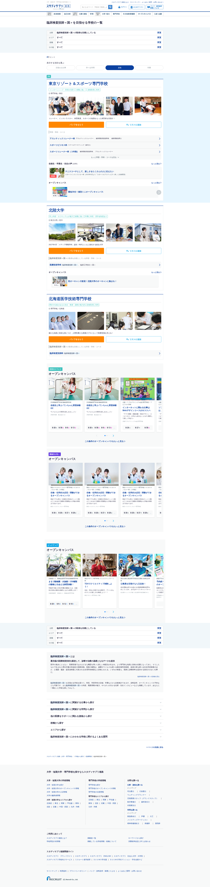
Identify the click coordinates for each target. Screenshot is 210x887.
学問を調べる (132, 810)
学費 (149, 68)
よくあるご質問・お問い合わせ (152, 2)
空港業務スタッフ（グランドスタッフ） (142, 798)
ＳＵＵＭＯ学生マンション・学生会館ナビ (126, 860)
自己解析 (67, 14)
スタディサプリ (81, 856)
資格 (119, 68)
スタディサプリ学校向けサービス (59, 860)
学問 (91, 14)
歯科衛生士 (145, 802)
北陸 (48, 807)
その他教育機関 (128, 14)
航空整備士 (131, 802)
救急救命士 (131, 816)
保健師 (147, 823)
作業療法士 (131, 805)
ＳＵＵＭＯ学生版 (100, 860)
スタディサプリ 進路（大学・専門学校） (60, 756)
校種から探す (57, 723)
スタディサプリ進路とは (120, 2)
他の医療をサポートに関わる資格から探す (71, 716)
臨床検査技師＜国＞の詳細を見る (148, 676)
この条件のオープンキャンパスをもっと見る (104, 441)
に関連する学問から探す (72, 709)
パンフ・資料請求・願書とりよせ (102, 871)
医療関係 (89, 756)
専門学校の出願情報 (96, 792)
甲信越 (69, 803)
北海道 (49, 803)
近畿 (54, 807)
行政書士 (143, 791)
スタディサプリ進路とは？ (57, 838)
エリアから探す (58, 730)
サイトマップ (134, 2)
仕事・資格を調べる (135, 785)
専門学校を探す (94, 785)
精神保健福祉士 (133, 823)
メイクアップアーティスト (137, 820)
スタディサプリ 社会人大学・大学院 (128, 856)
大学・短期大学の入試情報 (57, 792)
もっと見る (155, 164)
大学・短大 (106, 14)
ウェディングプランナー (136, 795)
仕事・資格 (83, 14)
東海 (77, 803)
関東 (62, 803)
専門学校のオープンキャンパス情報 (102, 788)
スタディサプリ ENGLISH (100, 856)
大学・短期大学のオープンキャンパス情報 (63, 788)
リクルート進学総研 (82, 860)
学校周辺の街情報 (53, 841)
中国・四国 (63, 807)
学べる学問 (90, 68)
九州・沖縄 (75, 807)
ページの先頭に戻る (155, 747)
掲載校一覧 (92, 838)
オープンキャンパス (144, 14)
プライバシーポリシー (78, 871)
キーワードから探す (136, 838)
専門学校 (116, 14)
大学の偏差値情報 (53, 795)
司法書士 (130, 791)
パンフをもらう (76, 125)
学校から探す (79, 756)
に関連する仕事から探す (72, 702)
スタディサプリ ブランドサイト (59, 856)
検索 (110, 7)
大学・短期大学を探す (55, 785)
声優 (143, 816)
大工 (151, 816)
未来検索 (57, 14)
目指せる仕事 (61, 68)
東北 (56, 803)
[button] (158, 192)
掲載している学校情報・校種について (102, 841)
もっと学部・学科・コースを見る (104, 157)
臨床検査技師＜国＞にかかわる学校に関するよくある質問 (79, 736)
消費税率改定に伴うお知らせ (139, 841)
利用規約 (63, 871)
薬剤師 (157, 823)
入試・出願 (158, 14)
